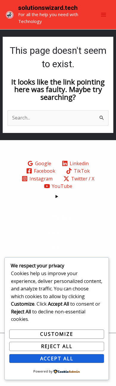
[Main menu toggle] (103, 14)
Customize (56, 334)
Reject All (57, 346)
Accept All (56, 358)
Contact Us (58, 255)
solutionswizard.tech (48, 7)
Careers (58, 247)
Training (58, 240)
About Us (58, 232)
